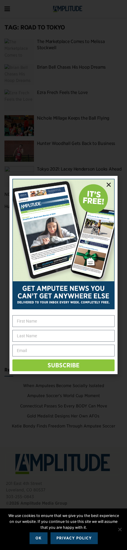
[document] (63, 275)
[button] (109, 185)
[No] (120, 529)
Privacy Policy (74, 538)
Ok (38, 538)
